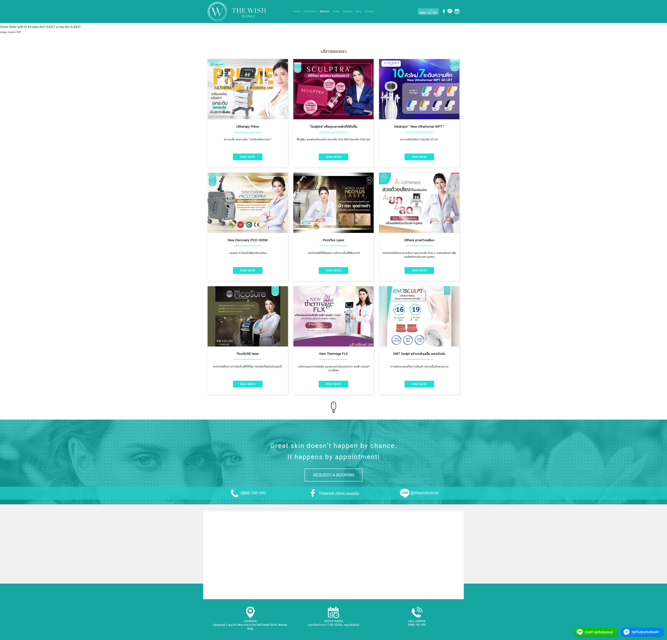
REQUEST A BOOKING (333, 475)
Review (347, 11)
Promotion (310, 11)
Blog (358, 11)
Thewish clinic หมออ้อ (339, 493)
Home (296, 11)
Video (336, 11)
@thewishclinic (425, 492)
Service (324, 11)
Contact (369, 11)
